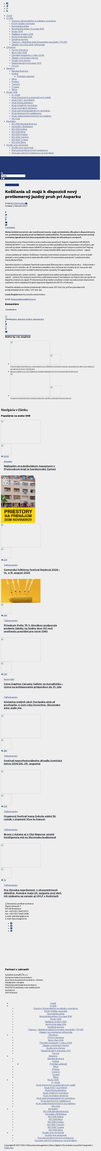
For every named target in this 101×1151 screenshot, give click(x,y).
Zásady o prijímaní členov (25, 58)
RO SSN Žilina (19, 142)
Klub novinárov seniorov (24, 108)
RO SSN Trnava (20, 139)
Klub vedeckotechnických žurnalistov (31, 116)
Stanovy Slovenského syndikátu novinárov (34, 21)
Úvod (9, 15)
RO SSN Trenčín (20, 137)
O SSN (9, 18)
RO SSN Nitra (18, 132)
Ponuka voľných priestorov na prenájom (33, 153)
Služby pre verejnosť (17, 145)
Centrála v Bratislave (22, 126)
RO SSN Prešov (20, 134)
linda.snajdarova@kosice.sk (23, 299)
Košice (15, 73)
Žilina (14, 89)
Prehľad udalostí (25, 76)
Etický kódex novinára (23, 23)
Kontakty (11, 121)
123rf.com (8, 1147)
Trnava (15, 87)
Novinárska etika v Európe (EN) (28, 29)
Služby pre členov (21, 60)
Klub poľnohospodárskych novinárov (31, 110)
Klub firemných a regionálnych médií (31, 97)
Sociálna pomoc (20, 39)
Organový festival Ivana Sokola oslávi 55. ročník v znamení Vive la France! (40, 398)
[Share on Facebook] (50, 321)
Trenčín (16, 84)
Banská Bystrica (20, 71)
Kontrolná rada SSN (22, 37)
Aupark (13, 319)
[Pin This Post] (50, 220)
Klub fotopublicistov (22, 103)
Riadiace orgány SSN (22, 34)
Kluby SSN (17, 31)
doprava (21, 319)
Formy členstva (20, 50)
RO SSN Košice (19, 129)
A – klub (16, 95)
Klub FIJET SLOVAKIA (23, 100)
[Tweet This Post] (50, 214)
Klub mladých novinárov (24, 105)
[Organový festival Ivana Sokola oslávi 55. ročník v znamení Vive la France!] (35, 395)
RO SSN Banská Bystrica (24, 124)
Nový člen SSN (19, 52)
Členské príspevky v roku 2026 (28, 55)
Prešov (15, 81)
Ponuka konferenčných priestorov (30, 150)
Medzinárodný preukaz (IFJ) (26, 63)
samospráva (38, 319)
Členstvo (11, 47)
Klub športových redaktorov (27, 113)
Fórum (15, 66)
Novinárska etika (20, 26)
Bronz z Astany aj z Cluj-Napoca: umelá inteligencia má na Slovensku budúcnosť (44, 371)
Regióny (10, 68)
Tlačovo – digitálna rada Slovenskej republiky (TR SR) (39, 42)
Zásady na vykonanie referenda (28, 44)
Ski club (16, 118)
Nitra (14, 79)
